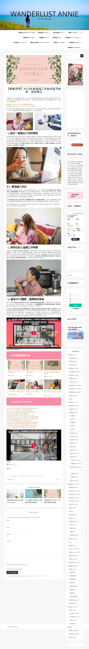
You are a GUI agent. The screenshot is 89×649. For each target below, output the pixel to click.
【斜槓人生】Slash (72, 395)
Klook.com (69, 275)
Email (8, 527)
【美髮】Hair (72, 531)
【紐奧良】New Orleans (74, 552)
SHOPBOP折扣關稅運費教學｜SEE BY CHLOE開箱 (18, 420)
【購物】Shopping (72, 538)
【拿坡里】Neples (73, 439)
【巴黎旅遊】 (72, 415)
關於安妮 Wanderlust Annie (27, 32)
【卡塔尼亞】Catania (75, 460)
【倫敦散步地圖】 (73, 586)
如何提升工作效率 (21, 476)
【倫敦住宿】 (72, 572)
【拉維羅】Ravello (74, 473)
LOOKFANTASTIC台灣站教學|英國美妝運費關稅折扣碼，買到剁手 (21, 425)
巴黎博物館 (72, 422)
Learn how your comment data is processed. (36, 576)
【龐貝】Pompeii (73, 480)
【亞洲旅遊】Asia (56, 37)
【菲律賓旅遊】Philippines (74, 371)
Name (8, 520)
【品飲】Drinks (72, 620)
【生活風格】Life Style (19, 42)
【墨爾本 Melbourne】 (73, 630)
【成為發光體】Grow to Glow (41, 86)
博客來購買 (73, 83)
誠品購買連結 (78, 83)
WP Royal (16, 626)
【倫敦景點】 (72, 589)
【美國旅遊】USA (43, 37)
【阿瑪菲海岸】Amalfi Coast (76, 467)
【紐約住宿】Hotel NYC (74, 562)
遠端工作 (40, 476)
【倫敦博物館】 (73, 575)
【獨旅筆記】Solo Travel (72, 37)
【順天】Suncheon (73, 382)
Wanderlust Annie (44, 13)
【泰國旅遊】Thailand (73, 368)
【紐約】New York (72, 559)
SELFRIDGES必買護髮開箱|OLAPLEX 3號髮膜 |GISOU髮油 (20, 415)
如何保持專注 (13, 476)
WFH (8, 476)
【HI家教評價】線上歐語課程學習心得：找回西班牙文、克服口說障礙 (16, 391)
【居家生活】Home (73, 504)
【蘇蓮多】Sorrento (74, 453)
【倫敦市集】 (72, 582)
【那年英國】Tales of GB (74, 494)
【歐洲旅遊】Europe (42, 32)
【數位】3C (71, 511)
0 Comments (58, 479)
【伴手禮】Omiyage (74, 613)
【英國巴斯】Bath (72, 603)
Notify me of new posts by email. (14, 569)
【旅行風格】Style (72, 514)
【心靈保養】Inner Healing (25, 86)
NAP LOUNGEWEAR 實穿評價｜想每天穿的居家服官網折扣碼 (20, 411)
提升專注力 (29, 476)
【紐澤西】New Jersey (73, 555)
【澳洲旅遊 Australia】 (73, 47)
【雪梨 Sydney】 (72, 637)
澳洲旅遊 (69, 627)
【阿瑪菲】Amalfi (74, 477)
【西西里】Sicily (73, 457)
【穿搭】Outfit (71, 518)
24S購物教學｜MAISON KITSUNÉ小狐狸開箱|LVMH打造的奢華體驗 (22, 416)
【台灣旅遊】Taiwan (73, 358)
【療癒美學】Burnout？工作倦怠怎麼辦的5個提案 (34, 372)
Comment (8, 541)
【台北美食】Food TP (74, 616)
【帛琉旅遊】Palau (72, 361)
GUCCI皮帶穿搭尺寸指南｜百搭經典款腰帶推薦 (17, 413)
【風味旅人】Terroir (58, 42)
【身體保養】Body (73, 535)
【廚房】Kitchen (72, 508)
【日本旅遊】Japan (72, 365)
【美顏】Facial (72, 528)
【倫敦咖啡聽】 (73, 579)
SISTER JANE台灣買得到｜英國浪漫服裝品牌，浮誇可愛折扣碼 (20, 427)
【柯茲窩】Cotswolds (73, 600)
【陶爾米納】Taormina (75, 463)
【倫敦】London (72, 32)
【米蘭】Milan (72, 446)
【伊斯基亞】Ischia (73, 436)
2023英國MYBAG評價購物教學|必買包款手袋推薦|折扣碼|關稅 (21, 423)
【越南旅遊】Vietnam (73, 375)
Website (8, 534)
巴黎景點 (72, 425)
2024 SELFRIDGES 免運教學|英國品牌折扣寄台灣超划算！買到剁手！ (22, 422)
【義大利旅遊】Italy (58, 32)
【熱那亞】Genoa (73, 443)
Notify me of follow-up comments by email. (16, 564)
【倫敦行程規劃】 (73, 596)
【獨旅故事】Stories (73, 487)
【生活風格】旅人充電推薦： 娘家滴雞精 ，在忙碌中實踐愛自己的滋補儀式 (52, 392)
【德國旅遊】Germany (73, 405)
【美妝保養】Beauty (73, 521)
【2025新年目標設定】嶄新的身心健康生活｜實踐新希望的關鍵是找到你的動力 (52, 372)
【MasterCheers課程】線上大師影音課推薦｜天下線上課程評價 (34, 391)
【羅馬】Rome (72, 450)
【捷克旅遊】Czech (72, 409)
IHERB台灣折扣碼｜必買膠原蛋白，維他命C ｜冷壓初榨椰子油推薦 (22, 418)
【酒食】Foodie (72, 610)
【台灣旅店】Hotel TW (73, 501)
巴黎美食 (72, 429)
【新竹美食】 (72, 623)
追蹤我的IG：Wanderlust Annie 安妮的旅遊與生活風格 (19, 104)
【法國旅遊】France (73, 42)
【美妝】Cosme (73, 524)
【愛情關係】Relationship (74, 392)
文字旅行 (70, 399)
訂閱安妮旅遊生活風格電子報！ (13, 349)
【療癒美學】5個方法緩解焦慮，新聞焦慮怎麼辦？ (16, 372)
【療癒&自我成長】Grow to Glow (39, 42)
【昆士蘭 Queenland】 (73, 634)
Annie (69, 542)
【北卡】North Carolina (73, 548)
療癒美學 (35, 476)
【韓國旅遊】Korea (73, 378)
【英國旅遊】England (28, 37)
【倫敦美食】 (72, 593)
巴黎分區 (72, 419)
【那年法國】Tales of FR (74, 491)
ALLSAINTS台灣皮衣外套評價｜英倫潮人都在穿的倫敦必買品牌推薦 (22, 408)
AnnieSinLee (10, 479)
